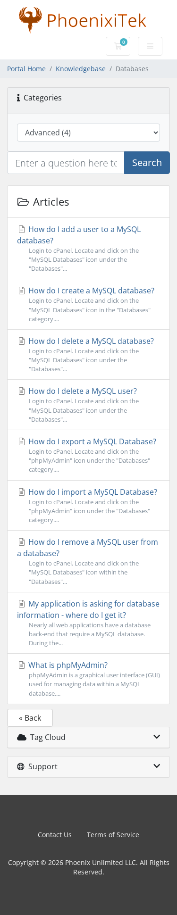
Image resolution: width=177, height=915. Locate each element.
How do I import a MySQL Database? (91, 505)
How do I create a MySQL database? (90, 304)
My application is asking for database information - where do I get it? (88, 623)
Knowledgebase (81, 68)
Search (147, 162)
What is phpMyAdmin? (93, 678)
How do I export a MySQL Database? (91, 455)
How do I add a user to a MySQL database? (79, 248)
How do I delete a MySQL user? (82, 404)
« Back (30, 718)
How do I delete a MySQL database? (90, 354)
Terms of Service (113, 834)
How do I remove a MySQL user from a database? (87, 561)
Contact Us (55, 834)
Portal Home (26, 68)
